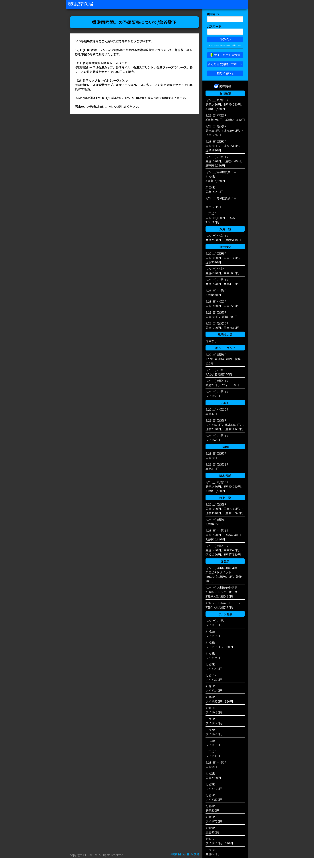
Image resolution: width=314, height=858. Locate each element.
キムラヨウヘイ (225, 348)
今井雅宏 (225, 247)
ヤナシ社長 (225, 614)
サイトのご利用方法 (227, 55)
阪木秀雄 (225, 475)
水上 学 (225, 498)
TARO (225, 447)
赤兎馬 (225, 561)
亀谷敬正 (225, 93)
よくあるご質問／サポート (225, 64)
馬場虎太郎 (225, 334)
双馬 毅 (225, 229)
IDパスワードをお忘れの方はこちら (225, 45)
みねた (225, 403)
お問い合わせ (225, 73)
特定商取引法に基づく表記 (184, 854)
